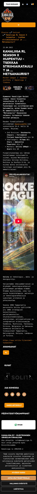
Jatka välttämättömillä (18, 478)
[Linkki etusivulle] (7, 15)
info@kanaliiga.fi (23, 440)
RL (6, 352)
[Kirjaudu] (23, 4)
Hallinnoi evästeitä (18, 483)
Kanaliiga (19, 80)
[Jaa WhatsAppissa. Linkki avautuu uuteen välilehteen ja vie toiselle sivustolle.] (24, 395)
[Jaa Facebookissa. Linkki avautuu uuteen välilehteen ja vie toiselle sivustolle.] (7, 395)
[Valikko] (18, 24)
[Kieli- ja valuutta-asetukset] (27, 4)
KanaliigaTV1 (21, 124)
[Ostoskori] (31, 4)
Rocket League (9, 78)
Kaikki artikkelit (14, 405)
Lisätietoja (18, 489)
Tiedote (6, 82)
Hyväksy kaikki (18, 472)
